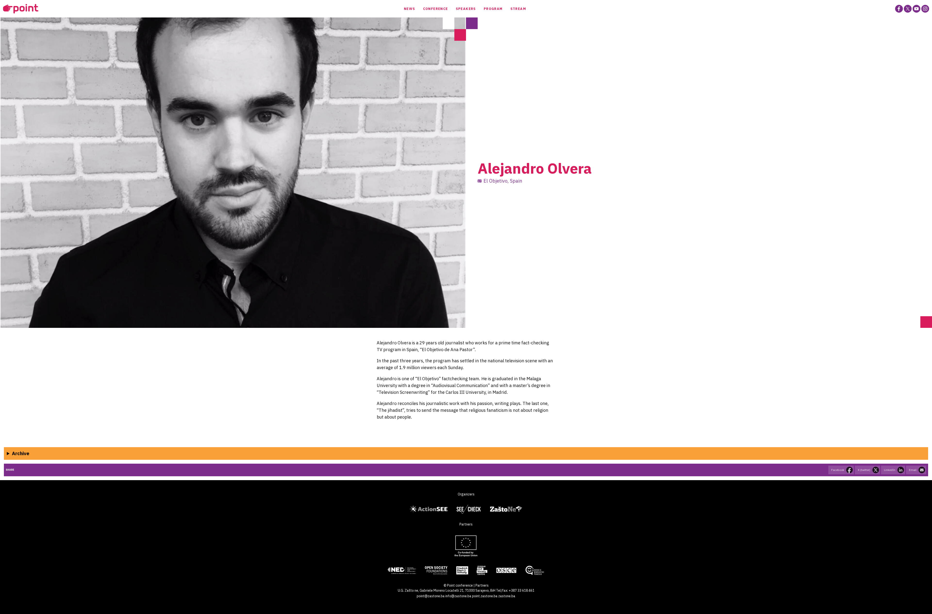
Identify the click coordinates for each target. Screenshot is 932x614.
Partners (482, 585)
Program (493, 9)
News (409, 9)
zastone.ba (506, 596)
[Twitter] (908, 9)
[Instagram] (925, 9)
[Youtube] (916, 9)
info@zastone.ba (458, 596)
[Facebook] (899, 9)
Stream (518, 9)
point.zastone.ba (485, 596)
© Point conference (458, 585)
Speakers (466, 9)
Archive (20, 453)
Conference (435, 9)
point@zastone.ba (431, 596)
